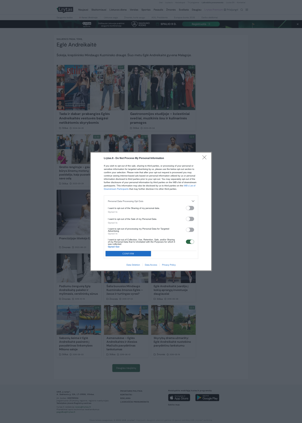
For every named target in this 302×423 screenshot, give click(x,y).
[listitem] (151, 201)
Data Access (151, 265)
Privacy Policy (169, 265)
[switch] (190, 208)
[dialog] (151, 211)
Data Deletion (133, 265)
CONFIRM (128, 254)
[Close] (205, 158)
